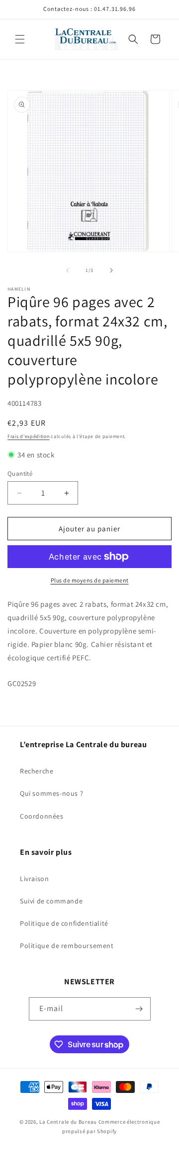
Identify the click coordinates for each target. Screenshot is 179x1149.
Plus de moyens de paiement (90, 580)
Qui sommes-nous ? (51, 793)
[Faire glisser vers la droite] (111, 270)
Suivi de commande (51, 900)
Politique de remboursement (67, 945)
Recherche (36, 770)
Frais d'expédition (28, 436)
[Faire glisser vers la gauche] (68, 270)
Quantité (19, 473)
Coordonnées (42, 816)
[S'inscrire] (139, 1009)
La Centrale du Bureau (68, 1121)
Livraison (34, 878)
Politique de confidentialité (64, 923)
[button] (20, 39)
